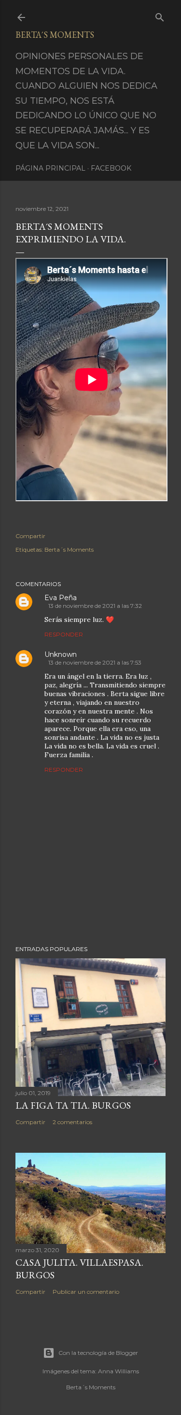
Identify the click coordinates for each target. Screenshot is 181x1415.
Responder (63, 634)
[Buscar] (160, 15)
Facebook (111, 168)
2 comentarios (72, 1122)
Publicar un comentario (86, 1291)
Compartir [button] (30, 536)
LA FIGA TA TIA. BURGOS (73, 1105)
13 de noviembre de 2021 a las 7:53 (94, 662)
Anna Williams (118, 1371)
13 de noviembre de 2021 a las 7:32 (95, 605)
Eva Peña (60, 597)
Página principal (50, 168)
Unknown (60, 654)
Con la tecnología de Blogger (98, 1352)
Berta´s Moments (54, 34)
